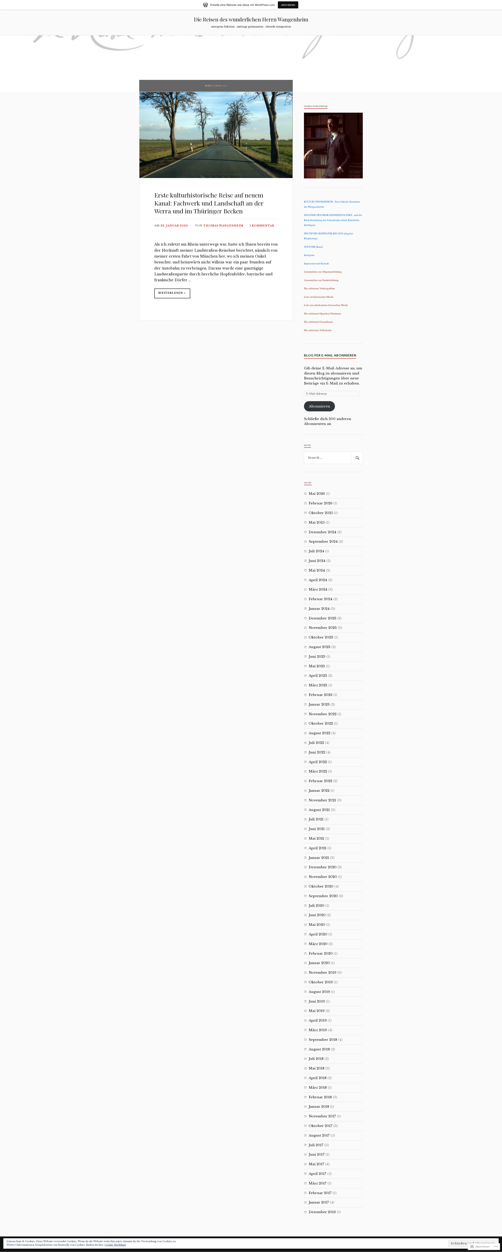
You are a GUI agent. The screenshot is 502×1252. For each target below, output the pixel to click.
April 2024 (318, 580)
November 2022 (322, 714)
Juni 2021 (317, 829)
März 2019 (318, 1030)
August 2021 (319, 810)
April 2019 (318, 1020)
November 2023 (323, 628)
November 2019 (322, 973)
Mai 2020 (317, 925)
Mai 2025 (317, 523)
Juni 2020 (317, 915)
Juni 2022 (317, 752)
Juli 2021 (316, 819)
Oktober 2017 (320, 1126)
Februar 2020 (321, 954)
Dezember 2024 (322, 532)
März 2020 (318, 944)
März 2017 (317, 1183)
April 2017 (317, 1174)
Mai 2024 (317, 570)
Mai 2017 (316, 1164)
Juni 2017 (317, 1154)
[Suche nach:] (333, 458)
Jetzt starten (288, 4)
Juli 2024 (316, 551)
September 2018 (323, 1040)
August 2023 (319, 647)
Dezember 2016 (322, 1212)
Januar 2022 (319, 791)
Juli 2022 (316, 743)
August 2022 (319, 733)
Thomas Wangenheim (223, 225)
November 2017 (322, 1116)
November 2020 (323, 877)
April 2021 (317, 848)
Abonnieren (319, 406)
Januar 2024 (319, 609)
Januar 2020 (319, 963)
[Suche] (357, 458)
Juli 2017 (316, 1145)
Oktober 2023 (321, 637)
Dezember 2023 (322, 618)
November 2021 (322, 800)
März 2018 (318, 1088)
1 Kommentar (262, 225)
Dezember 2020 (322, 867)
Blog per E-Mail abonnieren (330, 355)
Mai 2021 (316, 838)
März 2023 (318, 685)
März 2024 (318, 589)
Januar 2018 (319, 1107)
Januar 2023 (319, 704)
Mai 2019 (317, 1011)
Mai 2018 (316, 1068)
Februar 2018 (320, 1097)
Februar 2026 (320, 503)
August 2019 (319, 992)
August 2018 (319, 1049)
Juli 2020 (316, 906)
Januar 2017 (319, 1202)
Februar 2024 (320, 599)
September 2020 (323, 896)
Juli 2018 (316, 1059)
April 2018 (317, 1078)
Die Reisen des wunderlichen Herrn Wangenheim (251, 19)
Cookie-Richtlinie (115, 1244)
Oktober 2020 (321, 886)
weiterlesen (168, 294)
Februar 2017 (320, 1193)
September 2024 (323, 542)
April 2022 (318, 762)
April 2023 (318, 676)
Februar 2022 (320, 781)
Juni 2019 (317, 1001)
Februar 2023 (320, 695)
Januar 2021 (319, 858)
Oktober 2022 (321, 723)
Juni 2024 (317, 561)
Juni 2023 (317, 657)
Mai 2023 (317, 666)
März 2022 (318, 771)
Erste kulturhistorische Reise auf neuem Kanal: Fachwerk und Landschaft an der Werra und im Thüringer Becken (208, 203)
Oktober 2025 (321, 513)
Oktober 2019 (321, 982)
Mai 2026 (317, 494)
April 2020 (318, 934)
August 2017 (319, 1135)
